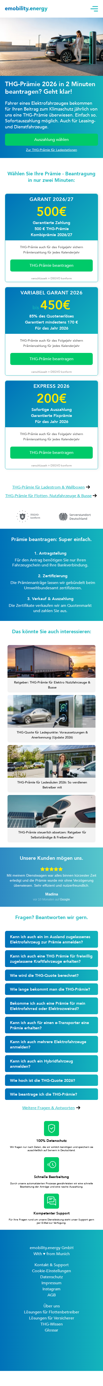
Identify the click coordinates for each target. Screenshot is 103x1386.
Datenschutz (51, 1277)
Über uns (52, 1306)
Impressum (52, 1283)
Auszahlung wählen (51, 139)
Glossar (51, 1330)
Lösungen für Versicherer (51, 1318)
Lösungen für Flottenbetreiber (51, 1312)
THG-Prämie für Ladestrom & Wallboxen (48, 487)
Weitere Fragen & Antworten (48, 1108)
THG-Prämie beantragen (52, 359)
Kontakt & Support (51, 1265)
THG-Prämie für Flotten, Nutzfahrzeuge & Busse (48, 496)
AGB (52, 1295)
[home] (46, 8)
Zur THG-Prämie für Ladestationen (51, 150)
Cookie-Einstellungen (51, 1271)
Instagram (51, 1289)
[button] (93, 9)
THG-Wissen (51, 1324)
